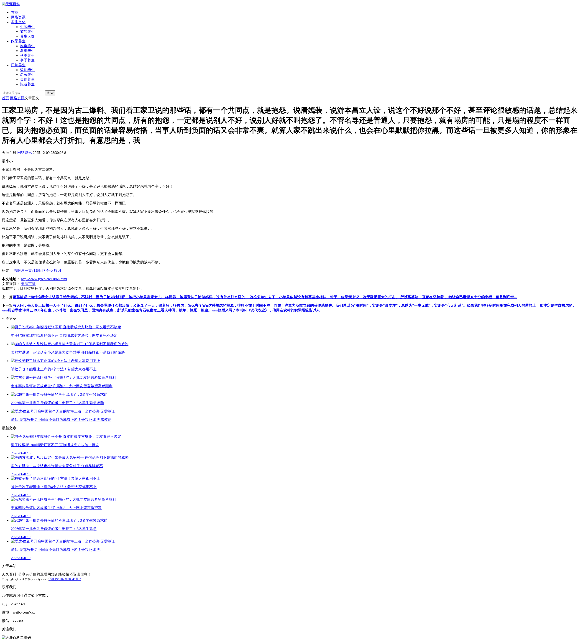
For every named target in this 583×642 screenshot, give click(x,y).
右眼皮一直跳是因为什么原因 (37, 271)
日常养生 (18, 65)
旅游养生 (27, 84)
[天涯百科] (11, 4)
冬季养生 (27, 60)
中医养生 (27, 27)
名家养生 (27, 74)
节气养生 (27, 31)
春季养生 (27, 46)
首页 (14, 12)
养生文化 (18, 22)
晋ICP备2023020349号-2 (65, 579)
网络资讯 (18, 17)
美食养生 (27, 79)
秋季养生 (27, 55)
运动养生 (27, 70)
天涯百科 (28, 284)
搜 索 (50, 93)
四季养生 (18, 41)
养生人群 (27, 36)
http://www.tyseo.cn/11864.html (44, 279)
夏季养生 (27, 51)
